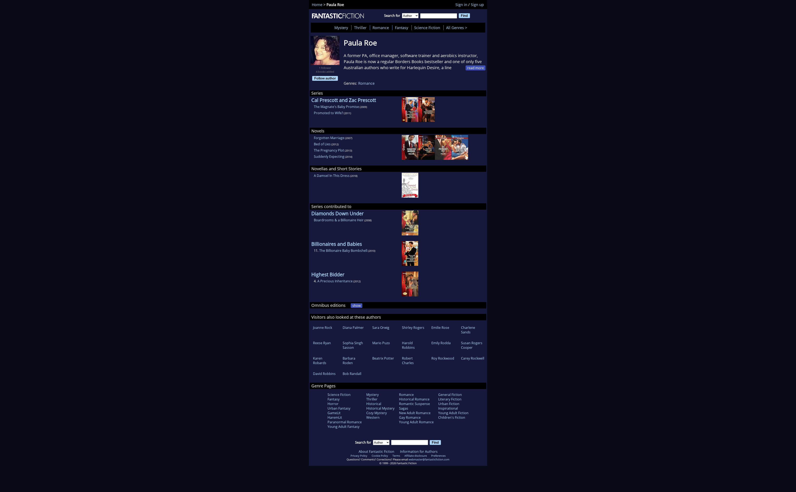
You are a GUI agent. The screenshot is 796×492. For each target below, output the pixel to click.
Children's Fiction (451, 417)
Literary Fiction (449, 399)
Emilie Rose (440, 327)
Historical (373, 403)
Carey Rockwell (472, 358)
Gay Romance (410, 417)
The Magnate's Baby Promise (336, 106)
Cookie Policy (380, 456)
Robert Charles (408, 360)
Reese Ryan (322, 343)
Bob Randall (352, 373)
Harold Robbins (408, 345)
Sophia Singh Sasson (353, 345)
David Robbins (324, 373)
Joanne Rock (322, 327)
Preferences (438, 456)
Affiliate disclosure (415, 456)
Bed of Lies (322, 144)
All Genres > (457, 27)
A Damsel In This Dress (331, 175)
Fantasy (401, 27)
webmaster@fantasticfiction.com (429, 459)
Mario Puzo (381, 343)
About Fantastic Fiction (376, 451)
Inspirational (448, 408)
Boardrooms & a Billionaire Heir (339, 220)
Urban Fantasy (339, 408)
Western (373, 417)
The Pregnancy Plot (329, 150)
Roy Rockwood (442, 358)
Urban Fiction (448, 403)
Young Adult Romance (416, 422)
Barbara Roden (349, 360)
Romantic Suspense (414, 403)
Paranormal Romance (345, 422)
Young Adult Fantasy (343, 426)
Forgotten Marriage (329, 138)
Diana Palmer (353, 327)
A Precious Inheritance (335, 281)
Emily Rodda (441, 343)
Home (317, 4)
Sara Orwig (380, 327)
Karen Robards (319, 360)
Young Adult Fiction (453, 413)
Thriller (360, 27)
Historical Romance (414, 399)
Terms (396, 456)
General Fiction (450, 394)
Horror (333, 403)
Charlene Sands (468, 329)
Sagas (403, 408)
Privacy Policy (359, 456)
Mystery (341, 27)
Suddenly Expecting (329, 156)
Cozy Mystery (376, 413)
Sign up (477, 4)
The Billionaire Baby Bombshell (343, 250)
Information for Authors (419, 451)
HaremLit (335, 417)
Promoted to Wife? (328, 113)
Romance (381, 27)
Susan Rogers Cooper (471, 345)
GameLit (334, 413)
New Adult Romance (415, 413)
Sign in (461, 4)
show (356, 305)
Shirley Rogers (413, 327)
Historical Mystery (380, 408)
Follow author (325, 78)
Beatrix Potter (383, 358)
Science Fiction (427, 27)
